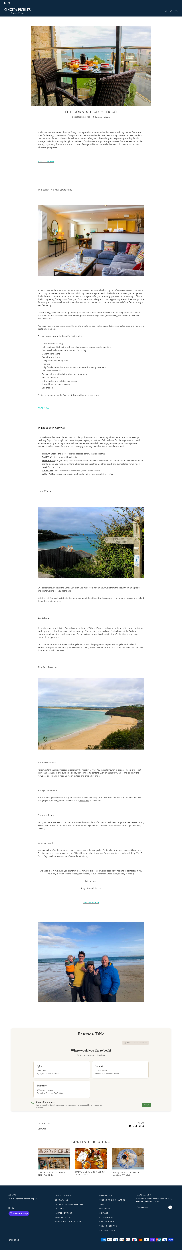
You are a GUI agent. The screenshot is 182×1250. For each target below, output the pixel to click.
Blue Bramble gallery (71, 644)
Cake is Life (15, 1240)
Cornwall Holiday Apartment (70, 1204)
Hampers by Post (63, 1213)
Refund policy (106, 1217)
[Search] (166, 10)
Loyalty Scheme (107, 1196)
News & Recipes (62, 1217)
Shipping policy (107, 1230)
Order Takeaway (63, 1196)
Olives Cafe (47, 470)
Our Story (104, 1209)
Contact (103, 1213)
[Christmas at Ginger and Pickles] (54, 1158)
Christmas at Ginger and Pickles (51, 1173)
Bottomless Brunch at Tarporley (90, 1173)
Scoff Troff (47, 457)
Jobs (101, 1204)
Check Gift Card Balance (112, 1200)
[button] (143, 1126)
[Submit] (170, 1207)
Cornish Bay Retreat (122, 132)
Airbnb (117, 144)
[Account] (171, 10)
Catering (59, 1209)
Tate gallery (70, 628)
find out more (47, 395)
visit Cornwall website (56, 598)
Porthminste (48, 460)
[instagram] (9, 2)
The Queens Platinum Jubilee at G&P (126, 1173)
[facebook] (5, 2)
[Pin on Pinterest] (136, 1126)
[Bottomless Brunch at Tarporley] (91, 1158)
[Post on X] (133, 1126)
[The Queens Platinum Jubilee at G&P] (128, 1158)
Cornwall (42, 1128)
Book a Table (61, 1200)
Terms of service (108, 1226)
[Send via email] (140, 1126)
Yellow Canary (49, 453)
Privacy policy (106, 1222)
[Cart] (176, 10)
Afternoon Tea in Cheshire (68, 1222)
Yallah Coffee (48, 474)
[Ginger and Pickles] (17, 11)
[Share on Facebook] (130, 1126)
